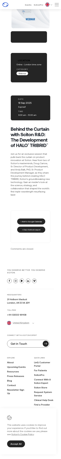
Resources (13, 371)
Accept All (16, 443)
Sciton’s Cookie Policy (22, 434)
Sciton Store (40, 387)
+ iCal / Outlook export (31, 230)
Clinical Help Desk (43, 400)
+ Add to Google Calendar (31, 222)
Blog (9, 380)
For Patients (40, 370)
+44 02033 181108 (16, 314)
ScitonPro (38, 5)
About (10, 362)
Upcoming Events (16, 367)
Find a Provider (42, 404)
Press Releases (15, 376)
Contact (11, 385)
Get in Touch (19, 343)
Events (28, 5)
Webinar (22, 73)
